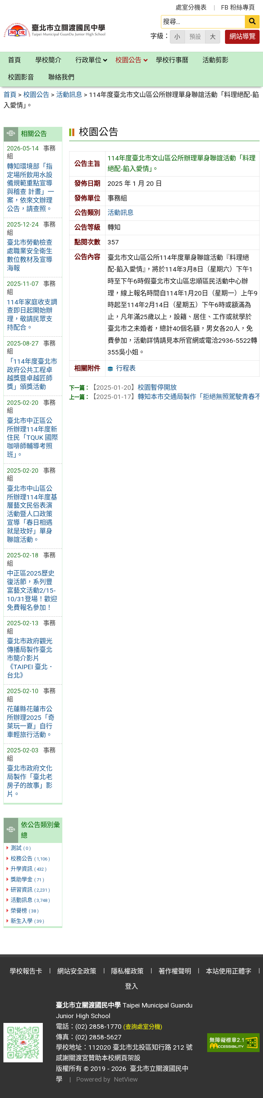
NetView (126, 1079)
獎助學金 (27, 879)
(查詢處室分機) (142, 1026)
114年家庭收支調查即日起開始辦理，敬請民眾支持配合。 (32, 315)
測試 (21, 848)
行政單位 (88, 60)
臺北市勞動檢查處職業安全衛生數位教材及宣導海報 (29, 255)
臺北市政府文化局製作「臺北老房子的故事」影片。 (29, 781)
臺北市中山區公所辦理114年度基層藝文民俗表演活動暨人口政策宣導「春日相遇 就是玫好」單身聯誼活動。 (32, 514)
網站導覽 (242, 36)
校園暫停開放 (133, 387)
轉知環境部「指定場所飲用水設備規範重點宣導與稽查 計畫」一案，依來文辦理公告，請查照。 (30, 187)
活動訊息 (30, 900)
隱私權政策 (127, 971)
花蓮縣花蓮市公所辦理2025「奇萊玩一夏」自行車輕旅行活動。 (30, 722)
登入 (131, 986)
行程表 (126, 368)
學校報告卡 (26, 971)
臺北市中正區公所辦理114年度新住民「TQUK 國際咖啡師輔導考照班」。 (32, 438)
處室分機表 (191, 7)
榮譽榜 (25, 910)
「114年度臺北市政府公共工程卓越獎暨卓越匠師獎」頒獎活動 (32, 374)
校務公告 (30, 858)
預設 (195, 36)
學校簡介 (48, 60)
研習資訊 (30, 889)
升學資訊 (29, 869)
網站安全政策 (76, 971)
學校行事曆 (172, 60)
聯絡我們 (61, 77)
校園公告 (128, 60)
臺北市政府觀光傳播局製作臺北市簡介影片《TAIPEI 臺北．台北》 (30, 658)
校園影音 (21, 77)
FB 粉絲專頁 (238, 7)
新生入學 (27, 921)
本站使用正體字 (228, 971)
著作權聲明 (175, 971)
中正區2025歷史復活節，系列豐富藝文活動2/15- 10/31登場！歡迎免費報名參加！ (32, 590)
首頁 (14, 60)
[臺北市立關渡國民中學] (54, 30)
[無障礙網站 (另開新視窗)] (233, 1042)
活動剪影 (215, 60)
